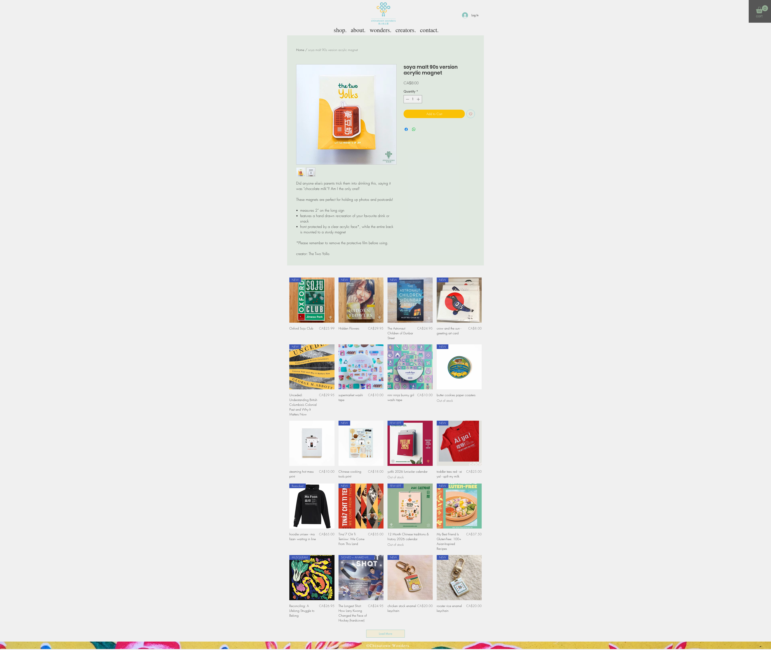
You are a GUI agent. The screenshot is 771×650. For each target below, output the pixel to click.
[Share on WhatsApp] (413, 129)
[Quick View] (361, 367)
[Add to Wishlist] (470, 114)
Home (300, 50)
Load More (385, 634)
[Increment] (418, 99)
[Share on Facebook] (406, 129)
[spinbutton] (413, 99)
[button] (762, 9)
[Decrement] (407, 99)
